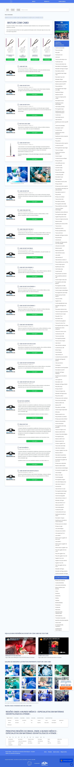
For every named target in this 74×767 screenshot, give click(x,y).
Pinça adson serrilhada (34, 17)
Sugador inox (58, 301)
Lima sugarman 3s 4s (60, 533)
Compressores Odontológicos (58, 629)
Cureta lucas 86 (58, 165)
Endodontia (57, 595)
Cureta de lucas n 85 (59, 333)
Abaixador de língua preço (61, 393)
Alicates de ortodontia (60, 580)
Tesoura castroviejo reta (60, 64)
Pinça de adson (58, 237)
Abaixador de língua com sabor (60, 306)
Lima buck (57, 57)
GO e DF (37, 737)
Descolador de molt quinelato (61, 367)
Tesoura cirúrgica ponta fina (61, 311)
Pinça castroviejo (59, 50)
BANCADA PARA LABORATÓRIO (58, 612)
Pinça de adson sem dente (61, 273)
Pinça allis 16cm (58, 170)
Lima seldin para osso (60, 163)
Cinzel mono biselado (60, 125)
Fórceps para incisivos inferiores (60, 153)
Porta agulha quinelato (60, 338)
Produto (46, 1)
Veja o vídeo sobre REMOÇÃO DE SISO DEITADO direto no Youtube (19, 657)
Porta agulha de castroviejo (61, 292)
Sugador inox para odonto (61, 560)
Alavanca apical (58, 248)
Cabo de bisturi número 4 (60, 498)
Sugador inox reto (59, 562)
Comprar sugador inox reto (61, 450)
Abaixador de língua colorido (61, 235)
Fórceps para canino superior (61, 143)
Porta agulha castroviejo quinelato (60, 426)
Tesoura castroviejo (59, 336)
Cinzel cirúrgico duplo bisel (61, 409)
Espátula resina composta (61, 288)
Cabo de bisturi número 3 (60, 259)
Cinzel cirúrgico (58, 156)
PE (27, 737)
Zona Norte (16, 717)
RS (24, 737)
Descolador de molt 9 (59, 369)
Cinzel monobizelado (59, 47)
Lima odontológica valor (60, 493)
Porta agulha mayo (59, 109)
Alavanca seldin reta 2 (60, 438)
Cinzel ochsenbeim (59, 423)
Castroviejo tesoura (59, 117)
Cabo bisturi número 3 (60, 484)
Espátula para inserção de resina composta (61, 521)
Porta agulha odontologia (61, 491)
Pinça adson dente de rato (61, 309)
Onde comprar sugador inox (61, 547)
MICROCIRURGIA (59, 602)
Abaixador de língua (59, 568)
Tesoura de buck (59, 233)
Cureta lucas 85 (58, 271)
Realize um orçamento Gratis (66, 688)
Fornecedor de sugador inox (61, 470)
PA (43, 737)
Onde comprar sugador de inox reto (61, 544)
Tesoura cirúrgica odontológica (59, 209)
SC (21, 737)
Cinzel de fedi (58, 486)
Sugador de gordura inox (60, 216)
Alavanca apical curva (59, 414)
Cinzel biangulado (59, 477)
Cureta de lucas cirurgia (60, 314)
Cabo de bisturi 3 (59, 257)
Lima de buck (58, 239)
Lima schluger (58, 472)
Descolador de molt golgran (61, 66)
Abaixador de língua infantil (61, 384)
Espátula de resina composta (61, 136)
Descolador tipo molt (59, 77)
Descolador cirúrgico (59, 518)
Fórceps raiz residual (59, 196)
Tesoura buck (58, 226)
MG (10, 737)
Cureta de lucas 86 (59, 174)
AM (40, 737)
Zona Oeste (22, 717)
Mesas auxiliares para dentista (60, 588)
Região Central (9, 717)
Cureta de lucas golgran (60, 320)
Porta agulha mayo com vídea (61, 325)
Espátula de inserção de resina (10, 17)
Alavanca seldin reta (59, 402)
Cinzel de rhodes (58, 167)
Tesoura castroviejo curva (61, 59)
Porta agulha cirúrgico (60, 479)
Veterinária (57, 609)
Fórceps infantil (58, 183)
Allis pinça (57, 412)
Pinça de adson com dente (61, 416)
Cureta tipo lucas (59, 61)
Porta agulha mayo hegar (19, 17)
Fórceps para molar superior (61, 186)
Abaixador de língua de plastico (60, 360)
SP (15, 737)
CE (33, 737)
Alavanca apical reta (59, 441)
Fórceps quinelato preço (60, 230)
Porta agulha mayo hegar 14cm (60, 74)
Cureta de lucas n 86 (59, 347)
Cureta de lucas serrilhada (61, 158)
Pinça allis (57, 52)
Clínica (56, 591)
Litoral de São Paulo (48, 717)
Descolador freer (59, 318)
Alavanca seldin (58, 221)
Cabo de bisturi (58, 119)
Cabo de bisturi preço (60, 252)
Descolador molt (58, 382)
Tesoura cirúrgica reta (60, 391)
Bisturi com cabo (59, 475)
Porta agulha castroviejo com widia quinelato (61, 189)
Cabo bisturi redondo (60, 448)
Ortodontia (57, 607)
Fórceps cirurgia (58, 526)
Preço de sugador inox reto (61, 555)
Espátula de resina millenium (61, 212)
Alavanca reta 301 (59, 94)
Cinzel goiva (58, 365)
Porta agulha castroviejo (60, 203)
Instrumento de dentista (60, 585)
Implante (57, 600)
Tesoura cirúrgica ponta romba (60, 97)
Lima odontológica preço (60, 481)
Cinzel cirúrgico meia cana (61, 279)
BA (30, 737)
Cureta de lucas (58, 130)
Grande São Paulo (40, 717)
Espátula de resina (27, 17)
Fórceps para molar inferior (61, 419)
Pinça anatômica (58, 86)
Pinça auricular (58, 179)
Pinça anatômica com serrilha (61, 262)
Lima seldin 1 (58, 535)
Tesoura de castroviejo (60, 445)
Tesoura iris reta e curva (60, 331)
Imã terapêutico (58, 615)
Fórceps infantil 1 (59, 388)
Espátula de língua (59, 92)
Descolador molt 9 (59, 128)
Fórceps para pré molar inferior (60, 295)
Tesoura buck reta (59, 199)
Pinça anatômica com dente (61, 206)
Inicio (33, 1)
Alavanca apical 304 (59, 250)
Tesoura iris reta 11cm (60, 323)
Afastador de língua (59, 500)
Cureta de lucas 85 (59, 509)
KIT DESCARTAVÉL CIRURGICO (59, 625)
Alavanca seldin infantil (60, 465)
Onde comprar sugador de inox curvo (61, 538)
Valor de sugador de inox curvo (60, 565)
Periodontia (57, 605)
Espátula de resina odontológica (59, 103)
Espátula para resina (59, 266)
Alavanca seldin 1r (59, 452)
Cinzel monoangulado (60, 495)
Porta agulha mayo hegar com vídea (60, 89)
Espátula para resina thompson (59, 133)
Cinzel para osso (58, 54)
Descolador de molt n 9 (60, 192)
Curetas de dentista (59, 582)
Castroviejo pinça (59, 269)
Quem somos (62, 1)
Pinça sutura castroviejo (60, 400)
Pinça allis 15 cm (58, 316)
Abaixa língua (58, 350)
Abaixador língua (59, 79)
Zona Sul (27, 717)
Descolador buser (59, 177)
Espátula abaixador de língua (61, 573)
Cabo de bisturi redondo (60, 345)
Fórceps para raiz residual (61, 524)
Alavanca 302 (58, 405)
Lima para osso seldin (60, 245)
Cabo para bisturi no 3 (60, 502)
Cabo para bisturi (59, 363)
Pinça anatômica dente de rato (60, 276)
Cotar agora (10, 59)
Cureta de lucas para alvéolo (61, 357)
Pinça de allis (58, 194)
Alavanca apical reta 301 (60, 84)
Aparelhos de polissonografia (61, 620)
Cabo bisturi (58, 343)
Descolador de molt (59, 100)
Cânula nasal (58, 622)
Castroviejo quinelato (60, 106)
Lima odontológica (59, 528)
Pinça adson (58, 140)
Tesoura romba (58, 298)
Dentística (57, 593)
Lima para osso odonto (60, 530)
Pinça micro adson (59, 395)
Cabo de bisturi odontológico (61, 468)
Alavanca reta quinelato (60, 421)
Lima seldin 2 (58, 541)
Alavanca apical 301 (59, 505)
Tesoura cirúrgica (59, 150)
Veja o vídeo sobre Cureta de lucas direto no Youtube (49, 657)
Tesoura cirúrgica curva (60, 429)
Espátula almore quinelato (61, 81)
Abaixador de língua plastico (61, 571)
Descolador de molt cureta (61, 181)
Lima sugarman (58, 379)
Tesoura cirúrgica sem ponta (61, 219)
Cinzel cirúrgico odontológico (61, 290)
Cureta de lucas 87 (59, 145)
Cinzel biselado (58, 352)
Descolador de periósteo (60, 455)
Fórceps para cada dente (60, 463)
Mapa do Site (64, 751)
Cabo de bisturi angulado (60, 457)
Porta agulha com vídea (60, 285)
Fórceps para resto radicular (61, 398)
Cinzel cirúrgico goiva (60, 264)
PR (18, 737)
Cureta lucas (41, 17)
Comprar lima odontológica (61, 434)
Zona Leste (33, 717)
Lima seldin (57, 255)
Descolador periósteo (60, 201)
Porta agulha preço (59, 436)
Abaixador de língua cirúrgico (61, 68)
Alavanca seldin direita (60, 431)
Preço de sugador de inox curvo (60, 550)
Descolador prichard (59, 71)
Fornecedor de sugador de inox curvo (61, 460)
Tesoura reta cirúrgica (60, 340)
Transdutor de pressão (60, 618)
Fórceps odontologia (59, 172)
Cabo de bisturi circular (60, 488)
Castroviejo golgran (59, 507)
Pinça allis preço (58, 386)
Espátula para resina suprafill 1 (61, 122)
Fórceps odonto (58, 160)
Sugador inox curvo (59, 558)
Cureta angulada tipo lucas (61, 303)
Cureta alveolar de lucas (60, 512)
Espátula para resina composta (59, 328)
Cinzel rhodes (58, 138)
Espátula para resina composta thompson (59, 112)
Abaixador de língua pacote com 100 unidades (61, 243)
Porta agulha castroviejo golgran (60, 282)
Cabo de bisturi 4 (59, 354)
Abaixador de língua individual (59, 373)
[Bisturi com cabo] (10, 42)
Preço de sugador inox (60, 553)
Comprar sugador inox (60, 443)
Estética (57, 598)
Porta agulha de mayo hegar (61, 147)
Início (45, 751)
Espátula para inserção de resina (61, 376)
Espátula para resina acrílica (61, 223)
